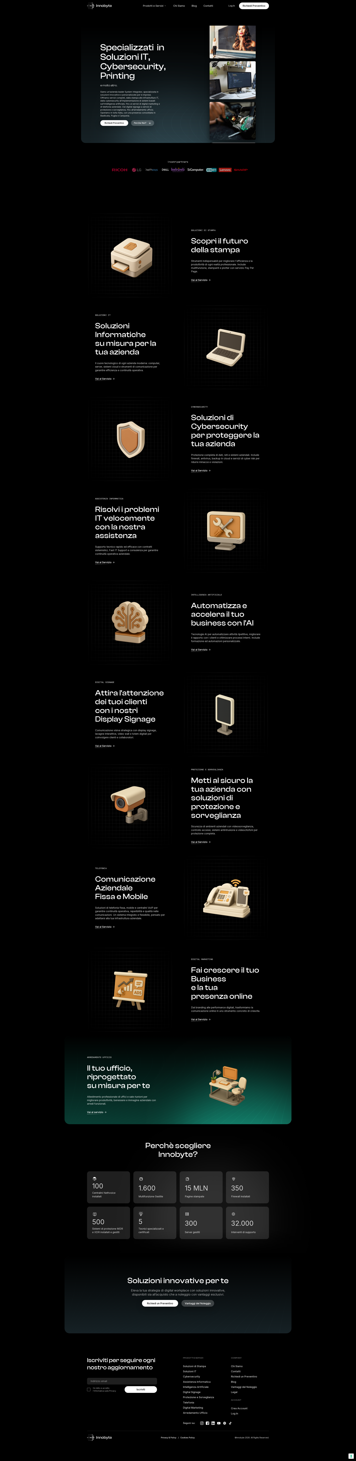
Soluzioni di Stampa (194, 1366)
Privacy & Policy (168, 1437)
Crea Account (239, 1408)
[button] (154, 5)
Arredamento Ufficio (195, 1412)
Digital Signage (192, 1392)
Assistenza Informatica (197, 1381)
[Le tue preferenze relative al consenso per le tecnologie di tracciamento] (351, 1456)
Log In (231, 5)
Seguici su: (189, 1423)
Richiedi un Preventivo (244, 1376)
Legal (234, 1392)
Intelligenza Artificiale (196, 1386)
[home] (104, 6)
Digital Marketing (193, 1407)
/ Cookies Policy (186, 1437)
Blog (233, 1381)
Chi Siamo (237, 1366)
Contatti (236, 1371)
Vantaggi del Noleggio (244, 1386)
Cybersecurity (191, 1376)
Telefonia (188, 1402)
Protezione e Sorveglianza (198, 1397)
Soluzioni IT (189, 1371)
